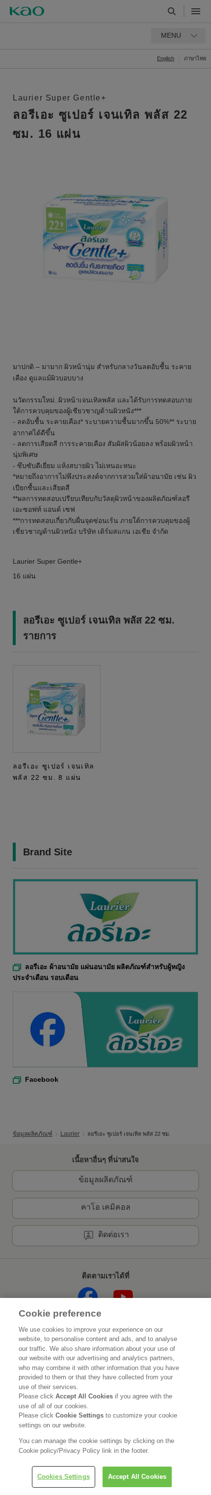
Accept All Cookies (137, 1476)
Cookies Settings (63, 1476)
